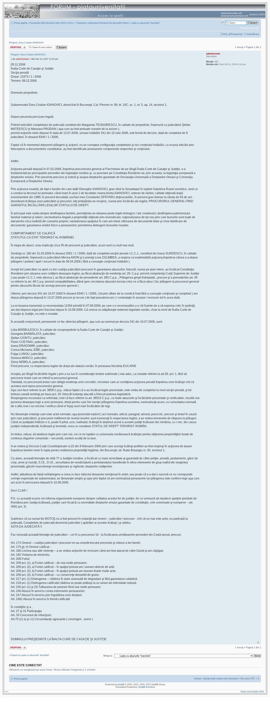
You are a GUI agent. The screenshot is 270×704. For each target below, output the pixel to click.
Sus (258, 642)
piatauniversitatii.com (231, 13)
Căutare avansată (249, 28)
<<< (6, 691)
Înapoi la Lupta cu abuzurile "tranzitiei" (30, 655)
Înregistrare (237, 34)
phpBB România (146, 687)
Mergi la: (108, 655)
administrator (22, 59)
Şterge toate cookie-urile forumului (221, 678)
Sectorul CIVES (257, 14)
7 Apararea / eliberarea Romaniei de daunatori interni (102, 23)
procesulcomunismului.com (234, 16)
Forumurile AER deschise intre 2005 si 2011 (51, 23)
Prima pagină (20, 23)
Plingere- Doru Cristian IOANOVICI (26, 42)
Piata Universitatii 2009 (253, 691)
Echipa (197, 678)
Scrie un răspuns (17, 46)
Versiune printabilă (222, 21)
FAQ (225, 34)
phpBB (121, 684)
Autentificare (253, 34)
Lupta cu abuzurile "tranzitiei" (145, 23)
